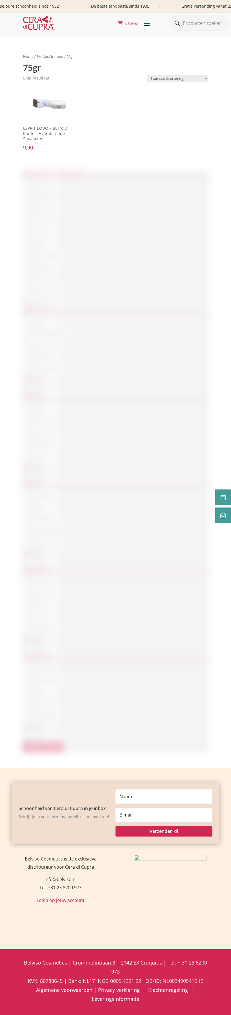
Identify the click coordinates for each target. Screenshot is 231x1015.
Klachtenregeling (168, 990)
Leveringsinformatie (115, 999)
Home (28, 56)
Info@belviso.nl (61, 879)
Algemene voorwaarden (65, 990)
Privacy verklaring (119, 990)
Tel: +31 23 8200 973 (60, 887)
